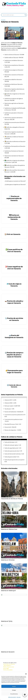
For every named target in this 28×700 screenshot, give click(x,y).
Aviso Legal (18, 697)
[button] (26, 673)
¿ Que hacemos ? (7, 665)
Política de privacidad (12, 697)
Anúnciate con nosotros (9, 664)
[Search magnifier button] (25, 15)
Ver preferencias (14, 693)
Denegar (14, 690)
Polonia (3, 20)
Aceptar (14, 686)
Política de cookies (7, 669)
